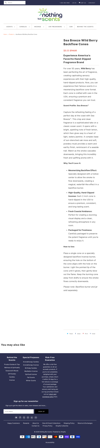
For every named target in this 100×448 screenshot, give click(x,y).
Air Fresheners (56, 26)
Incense (38, 26)
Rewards (26, 423)
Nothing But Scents (46, 432)
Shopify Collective (62, 426)
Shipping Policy (69, 423)
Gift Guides (12, 374)
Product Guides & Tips (12, 364)
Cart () (83, 3)
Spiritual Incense (31, 374)
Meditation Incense (31, 371)
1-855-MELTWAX (65, 3)
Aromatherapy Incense (31, 365)
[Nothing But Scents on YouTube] (16, 417)
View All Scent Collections (51, 423)
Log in (74, 3)
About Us (36, 423)
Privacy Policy (47, 426)
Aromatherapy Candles (31, 362)
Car (71, 26)
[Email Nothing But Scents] (35, 417)
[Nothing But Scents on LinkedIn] (32, 417)
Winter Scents (31, 380)
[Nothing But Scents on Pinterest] (20, 417)
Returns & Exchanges (85, 423)
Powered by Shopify (59, 432)
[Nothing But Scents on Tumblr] (24, 417)
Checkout (91, 3)
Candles (24, 26)
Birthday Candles (31, 368)
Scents (9, 26)
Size (65, 296)
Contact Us (35, 426)
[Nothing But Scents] (50, 15)
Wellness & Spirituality (12, 367)
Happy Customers (13, 423)
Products (11, 34)
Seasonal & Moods (12, 371)
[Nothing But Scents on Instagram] (28, 417)
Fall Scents (31, 377)
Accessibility (50, 442)
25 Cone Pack (69, 301)
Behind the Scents (85, 26)
